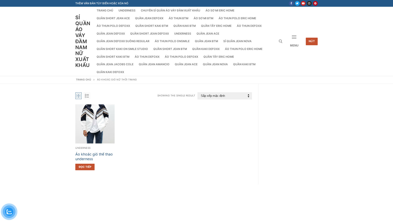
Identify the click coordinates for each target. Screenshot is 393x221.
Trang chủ (83, 79)
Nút (312, 41)
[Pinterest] (315, 3)
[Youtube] (303, 3)
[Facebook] (291, 3)
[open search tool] (280, 41)
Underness (83, 148)
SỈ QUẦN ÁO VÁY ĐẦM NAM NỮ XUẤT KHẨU (82, 41)
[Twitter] (297, 3)
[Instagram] (309, 3)
